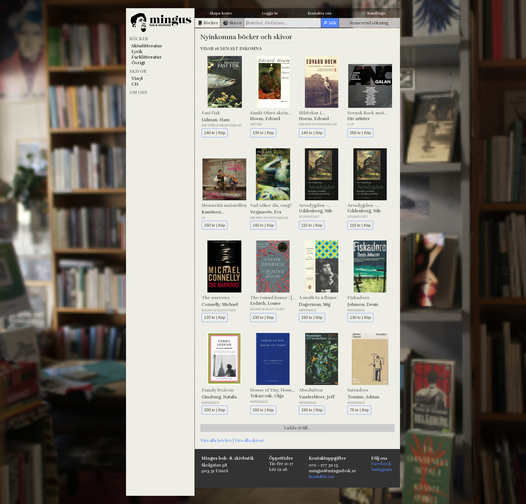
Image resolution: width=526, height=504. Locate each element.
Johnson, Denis (362, 304)
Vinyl (137, 78)
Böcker (138, 39)
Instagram (381, 469)
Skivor (138, 71)
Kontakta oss (319, 13)
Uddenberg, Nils (315, 211)
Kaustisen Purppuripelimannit (222, 212)
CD (135, 84)
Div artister (358, 118)
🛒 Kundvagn (373, 13)
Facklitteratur (147, 57)
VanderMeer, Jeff (317, 397)
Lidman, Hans (216, 120)
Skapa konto (221, 13)
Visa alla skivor (249, 440)
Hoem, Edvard (265, 118)
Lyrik (137, 51)
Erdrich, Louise (265, 303)
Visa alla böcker (216, 440)
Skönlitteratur (147, 46)
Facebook (381, 464)
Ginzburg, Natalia (219, 397)
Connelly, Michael (220, 304)
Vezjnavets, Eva (265, 212)
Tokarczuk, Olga (267, 396)
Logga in (270, 13)
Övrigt (138, 63)
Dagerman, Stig (314, 304)
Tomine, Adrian (363, 397)
